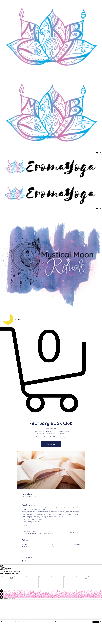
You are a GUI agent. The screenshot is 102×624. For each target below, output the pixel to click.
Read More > (25, 525)
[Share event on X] (26, 561)
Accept (96, 621)
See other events (51, 444)
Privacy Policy (55, 621)
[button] (51, 369)
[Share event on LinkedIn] (29, 561)
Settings (89, 621)
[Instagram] (51, 591)
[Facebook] (51, 594)
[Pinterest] (51, 597)
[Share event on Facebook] (22, 561)
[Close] (100, 622)
